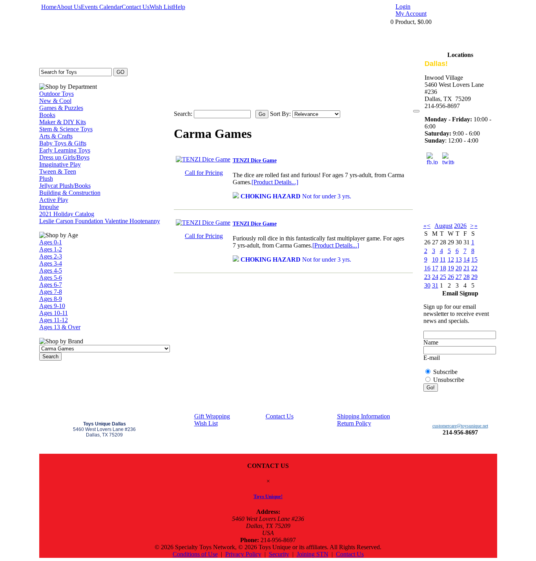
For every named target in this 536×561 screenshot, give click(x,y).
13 (459, 259)
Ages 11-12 (53, 320)
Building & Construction (69, 192)
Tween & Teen (57, 171)
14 (466, 259)
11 (443, 259)
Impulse (49, 207)
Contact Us (135, 7)
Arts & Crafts (56, 136)
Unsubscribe (448, 379)
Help (179, 7)
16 (427, 268)
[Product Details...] (275, 182)
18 (443, 268)
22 (474, 268)
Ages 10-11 (53, 313)
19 (451, 268)
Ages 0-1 (50, 242)
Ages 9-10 (52, 305)
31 (435, 285)
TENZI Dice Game (255, 160)
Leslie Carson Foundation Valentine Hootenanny (99, 221)
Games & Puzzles (61, 107)
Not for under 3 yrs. (296, 196)
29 (474, 276)
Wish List (161, 7)
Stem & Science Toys (66, 129)
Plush (46, 178)
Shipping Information (363, 416)
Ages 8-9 (50, 298)
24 (435, 276)
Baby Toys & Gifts (62, 143)
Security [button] (279, 554)
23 (427, 276)
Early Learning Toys (64, 150)
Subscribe (445, 371)
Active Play (53, 199)
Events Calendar (101, 7)
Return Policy (354, 423)
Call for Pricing (204, 172)
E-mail (431, 357)
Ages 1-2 (50, 249)
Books (47, 115)
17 (435, 268)
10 (435, 259)
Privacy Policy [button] (243, 554)
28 (466, 276)
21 (466, 268)
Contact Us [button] (350, 554)
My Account (411, 13)
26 (451, 276)
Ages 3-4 (50, 263)
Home (49, 7)
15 (474, 259)
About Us (69, 7)
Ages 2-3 (50, 256)
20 (459, 268)
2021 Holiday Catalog (66, 214)
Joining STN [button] (312, 554)
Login (403, 6)
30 (427, 285)
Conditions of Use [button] (195, 554)
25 (443, 276)
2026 (460, 225)
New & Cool (55, 100)
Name (430, 342)
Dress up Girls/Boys (64, 157)
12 (451, 259)
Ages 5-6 (50, 277)
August (443, 225)
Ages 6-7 (50, 284)
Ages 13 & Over (59, 327)
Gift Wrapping (212, 416)
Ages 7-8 (50, 291)
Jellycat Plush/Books (65, 185)
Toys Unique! (268, 496)
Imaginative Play (60, 164)
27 (459, 276)
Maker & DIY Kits (62, 122)
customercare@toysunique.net (460, 426)
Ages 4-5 (50, 270)
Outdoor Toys (56, 93)
